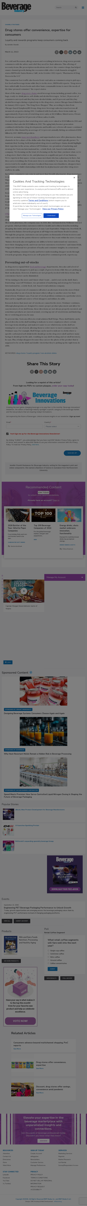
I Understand (51, 215)
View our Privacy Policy (53, 209)
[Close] (74, 177)
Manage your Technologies (32, 215)
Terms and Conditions (38, 200)
